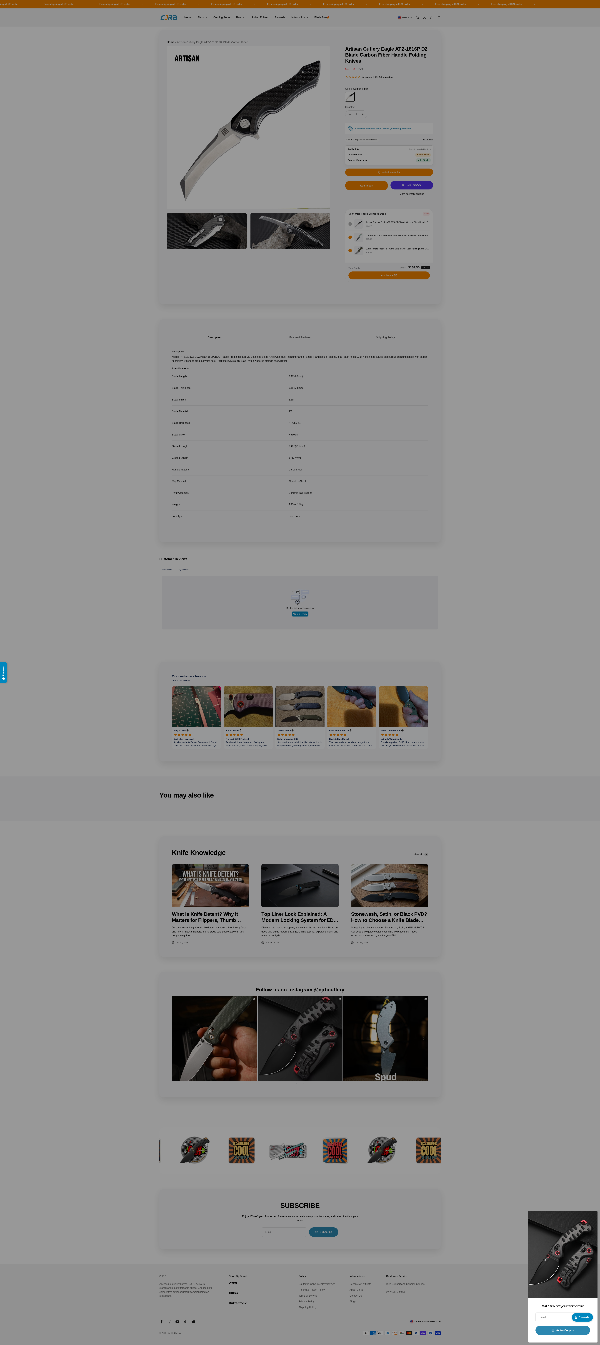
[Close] (591, 1217)
